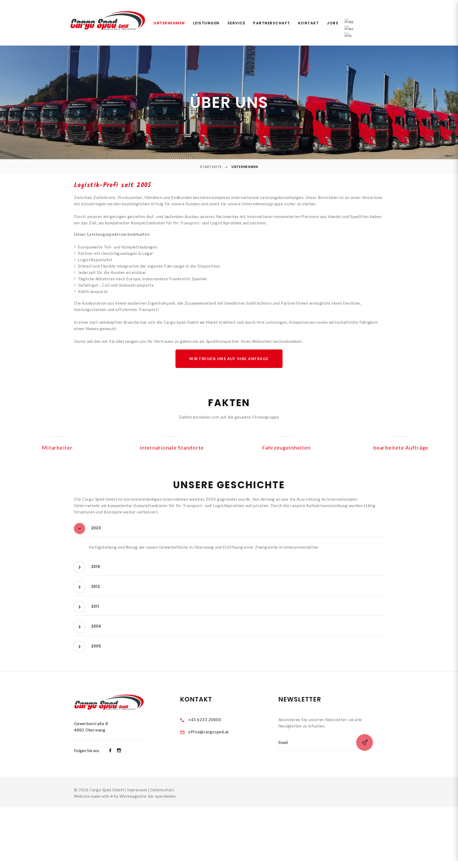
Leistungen (206, 23)
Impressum (137, 789)
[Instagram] (119, 750)
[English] (349, 28)
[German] (349, 21)
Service (236, 23)
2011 (95, 606)
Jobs (332, 23)
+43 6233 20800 (204, 719)
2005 (96, 646)
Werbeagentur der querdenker (148, 796)
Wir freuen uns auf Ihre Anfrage (229, 358)
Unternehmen (169, 23)
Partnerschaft (271, 23)
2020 (96, 528)
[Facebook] (110, 750)
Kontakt (308, 23)
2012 (95, 586)
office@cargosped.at (208, 731)
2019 (95, 566)
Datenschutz (162, 789)
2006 (96, 626)
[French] (349, 35)
